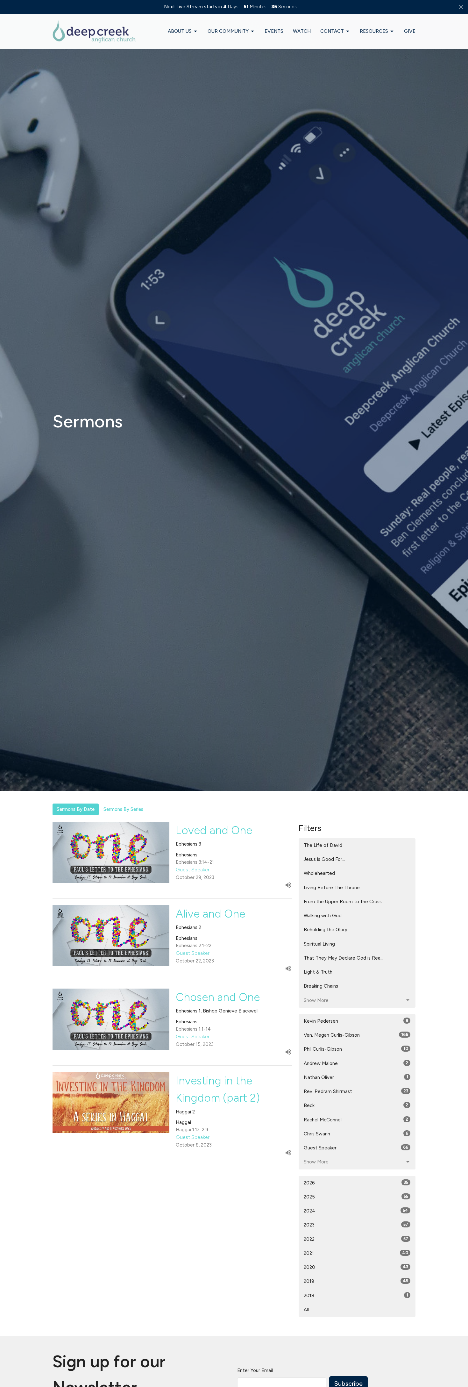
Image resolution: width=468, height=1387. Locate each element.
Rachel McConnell (356, 1120)
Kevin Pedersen (356, 1021)
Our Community (228, 31)
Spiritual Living (319, 944)
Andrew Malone (356, 1063)
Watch (302, 31)
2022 (356, 1239)
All (306, 1309)
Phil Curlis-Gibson (356, 1049)
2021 (356, 1253)
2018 (356, 1295)
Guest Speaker (356, 1148)
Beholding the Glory (325, 930)
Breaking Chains (321, 986)
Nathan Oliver (356, 1077)
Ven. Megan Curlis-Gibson (356, 1035)
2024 (356, 1211)
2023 (356, 1225)
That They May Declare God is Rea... (343, 958)
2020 (356, 1267)
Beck (356, 1105)
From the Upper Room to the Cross (343, 901)
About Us (180, 31)
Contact (332, 31)
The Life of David (323, 845)
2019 (356, 1281)
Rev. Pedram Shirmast (356, 1091)
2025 (356, 1197)
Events (274, 31)
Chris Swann (356, 1134)
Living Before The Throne (332, 887)
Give (409, 31)
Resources (374, 31)
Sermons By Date (76, 809)
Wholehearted (319, 873)
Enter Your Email (255, 1370)
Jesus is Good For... (324, 859)
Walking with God (323, 916)
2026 (356, 1183)
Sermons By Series (123, 809)
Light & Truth (318, 972)
